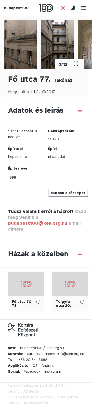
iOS (35, 365)
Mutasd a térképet (68, 193)
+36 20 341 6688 (32, 359)
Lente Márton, (67, 397)
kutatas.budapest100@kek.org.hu (55, 354)
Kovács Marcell (36, 403)
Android (47, 365)
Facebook (32, 371)
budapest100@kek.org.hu (37, 223)
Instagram (52, 371)
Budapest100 (16, 8)
